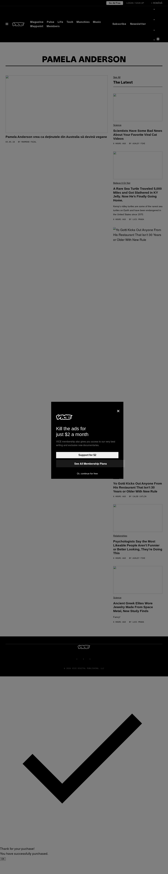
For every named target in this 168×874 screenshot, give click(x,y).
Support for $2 (87, 455)
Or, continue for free (87, 473)
